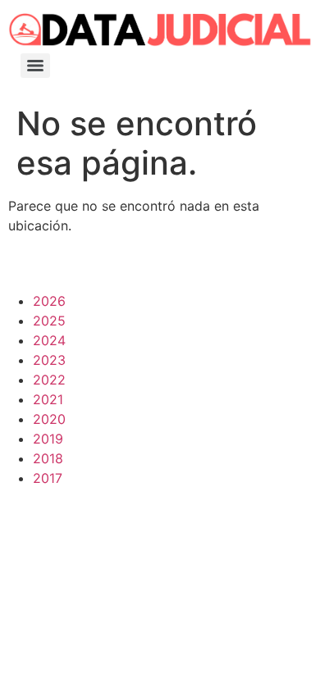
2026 (49, 301)
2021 (48, 399)
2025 (49, 320)
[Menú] (35, 65)
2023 (49, 360)
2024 (49, 340)
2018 (48, 458)
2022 (49, 379)
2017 (47, 478)
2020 (49, 419)
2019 (48, 438)
